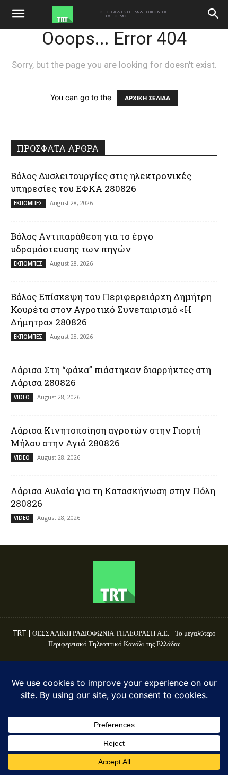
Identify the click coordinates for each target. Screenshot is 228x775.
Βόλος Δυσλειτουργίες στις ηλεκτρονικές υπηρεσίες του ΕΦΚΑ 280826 (101, 182)
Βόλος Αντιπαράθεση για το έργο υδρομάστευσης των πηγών (82, 242)
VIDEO (22, 397)
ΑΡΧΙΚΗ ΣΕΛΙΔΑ (147, 98)
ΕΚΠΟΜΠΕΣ (28, 203)
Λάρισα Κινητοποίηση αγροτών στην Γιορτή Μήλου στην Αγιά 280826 (106, 436)
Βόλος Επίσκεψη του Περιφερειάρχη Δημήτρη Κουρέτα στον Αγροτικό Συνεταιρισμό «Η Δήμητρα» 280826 (111, 309)
